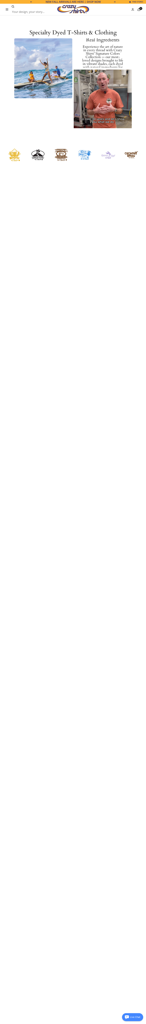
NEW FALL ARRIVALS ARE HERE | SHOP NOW (73, 1)
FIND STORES (137, 2)
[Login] (132, 9)
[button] (132, 1017)
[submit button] (13, 6)
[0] (138, 9)
